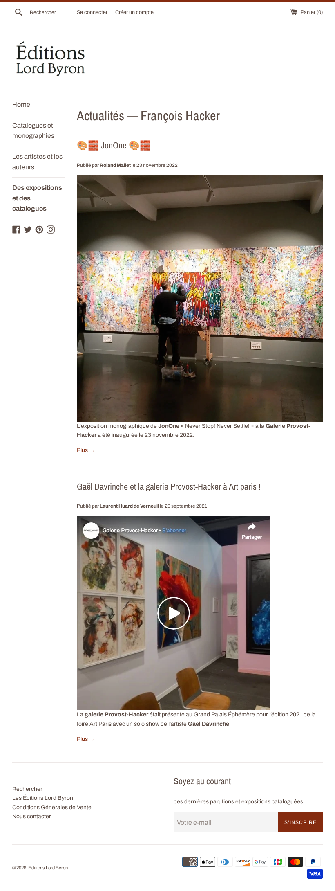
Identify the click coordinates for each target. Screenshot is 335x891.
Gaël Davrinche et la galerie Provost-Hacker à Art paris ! (169, 486)
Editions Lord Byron (48, 867)
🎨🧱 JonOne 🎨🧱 (114, 145)
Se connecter (92, 12)
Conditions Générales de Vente (52, 807)
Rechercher (27, 789)
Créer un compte (134, 12)
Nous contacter (31, 816)
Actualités (100, 115)
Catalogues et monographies (33, 131)
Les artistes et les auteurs (37, 162)
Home (21, 104)
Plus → (86, 450)
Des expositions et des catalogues (37, 198)
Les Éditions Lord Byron (42, 798)
